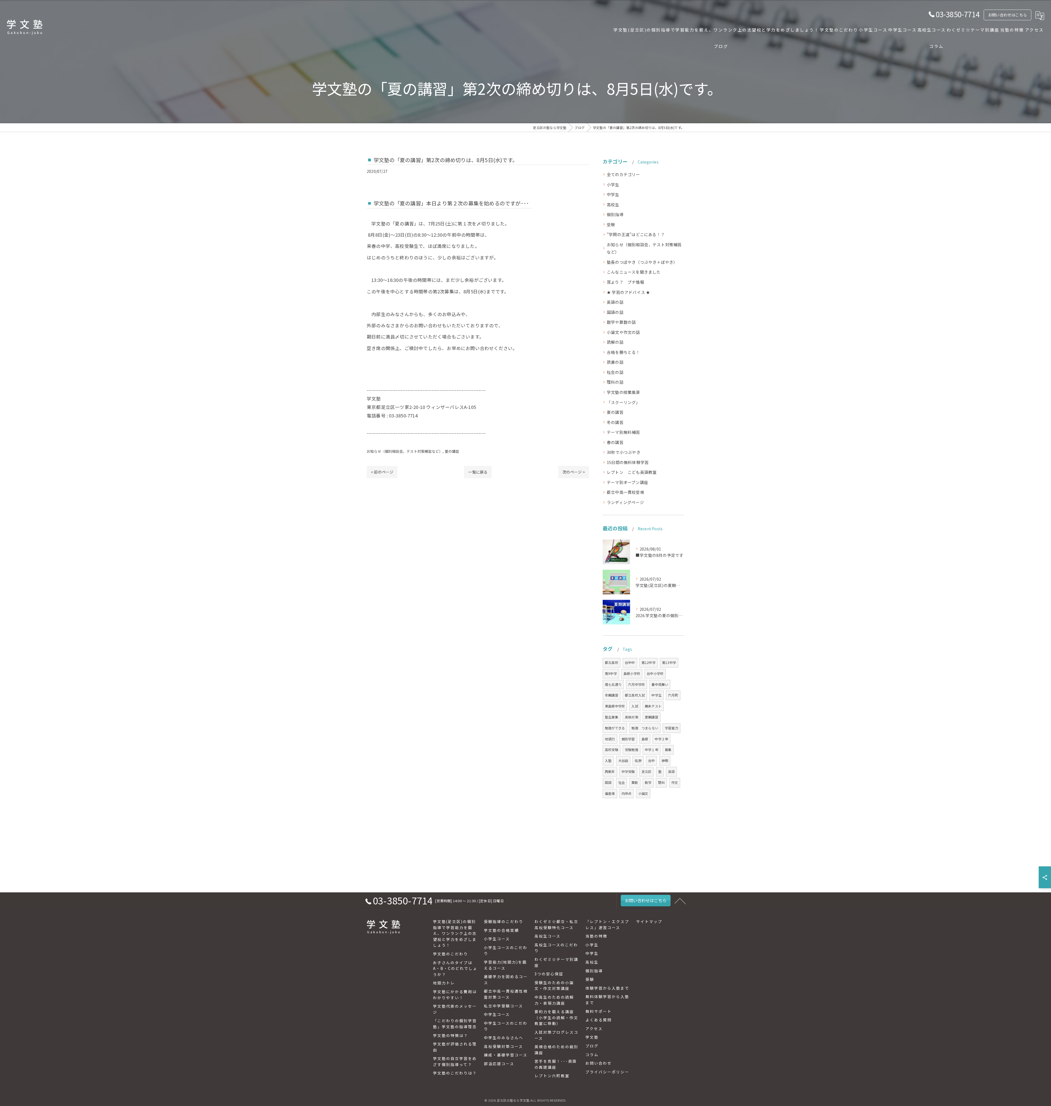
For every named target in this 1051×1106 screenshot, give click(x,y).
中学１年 (651, 749)
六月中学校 (636, 684)
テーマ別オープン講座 (627, 482)
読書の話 (615, 362)
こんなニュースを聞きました (634, 272)
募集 (668, 749)
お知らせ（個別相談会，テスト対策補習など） (405, 451)
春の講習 (615, 442)
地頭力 (610, 739)
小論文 (643, 793)
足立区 (647, 771)
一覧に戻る (477, 472)
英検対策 (631, 717)
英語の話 (615, 302)
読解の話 (615, 342)
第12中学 (649, 662)
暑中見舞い (659, 684)
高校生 (613, 204)
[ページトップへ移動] (680, 900)
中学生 (613, 194)
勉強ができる (615, 728)
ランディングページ (625, 502)
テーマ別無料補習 (623, 432)
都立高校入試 (635, 695)
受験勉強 (631, 749)
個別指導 (615, 214)
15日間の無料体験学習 (628, 462)
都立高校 (611, 662)
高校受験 (611, 749)
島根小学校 (631, 673)
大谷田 (623, 760)
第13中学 (669, 662)
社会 (621, 782)
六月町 (673, 695)
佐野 (638, 760)
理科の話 (615, 382)
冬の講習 (615, 422)
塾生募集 (611, 717)
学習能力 (671, 728)
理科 (661, 782)
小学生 (613, 184)
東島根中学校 (615, 706)
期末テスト (653, 706)
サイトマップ (649, 921)
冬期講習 (611, 695)
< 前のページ (382, 472)
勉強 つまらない (644, 728)
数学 (648, 782)
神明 (665, 760)
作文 (674, 782)
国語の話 (615, 312)
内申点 (627, 793)
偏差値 (610, 793)
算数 (634, 782)
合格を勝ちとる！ (623, 352)
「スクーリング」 (623, 402)
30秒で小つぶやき (623, 452)
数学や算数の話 (621, 322)
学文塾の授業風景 (623, 392)
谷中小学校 (655, 673)
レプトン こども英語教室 (632, 472)
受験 (611, 224)
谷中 (651, 760)
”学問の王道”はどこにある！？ (636, 234)
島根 (645, 739)
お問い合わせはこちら (1007, 15)
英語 (671, 771)
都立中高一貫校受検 (625, 492)
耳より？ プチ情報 (625, 282)
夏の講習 (452, 451)
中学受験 (628, 771)
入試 (634, 706)
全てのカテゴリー (623, 174)
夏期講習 (651, 717)
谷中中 (630, 662)
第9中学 (611, 673)
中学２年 (661, 739)
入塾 (608, 760)
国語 (608, 782)
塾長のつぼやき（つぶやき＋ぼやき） (642, 262)
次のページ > (573, 472)
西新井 (610, 771)
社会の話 (615, 372)
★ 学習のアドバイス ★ (628, 292)
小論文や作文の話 (623, 332)
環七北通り (613, 684)
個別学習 (628, 739)
